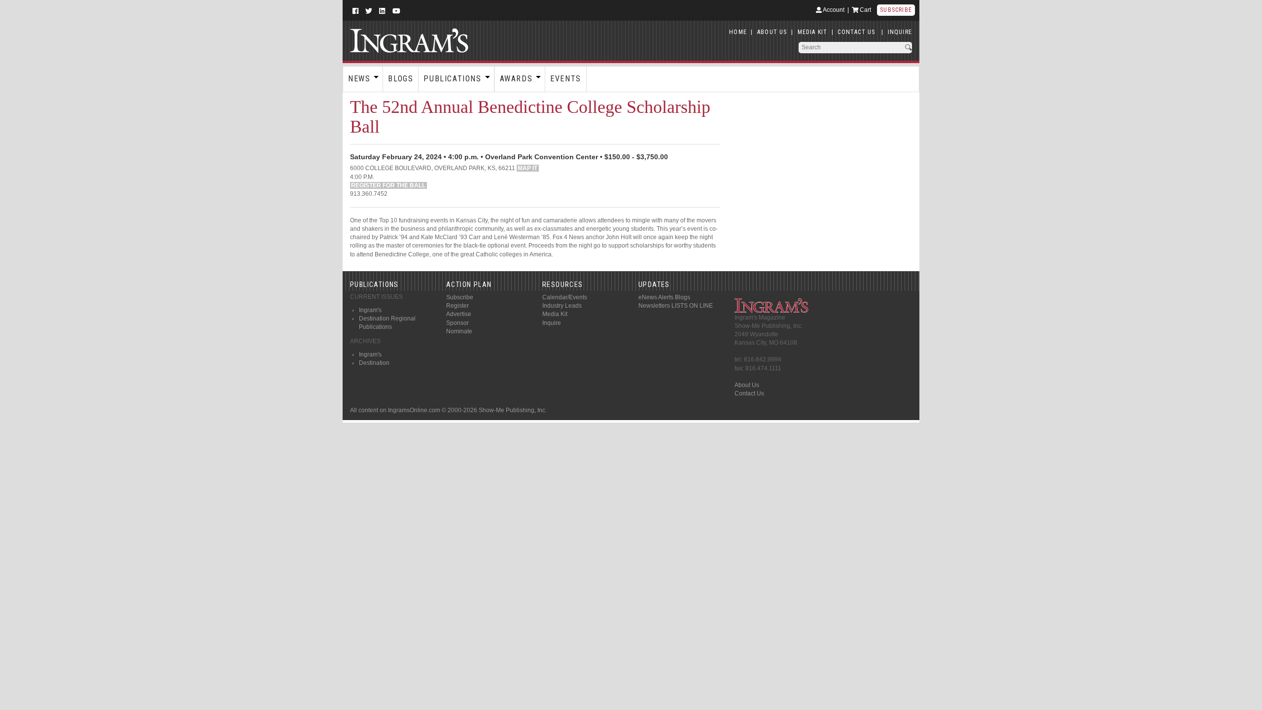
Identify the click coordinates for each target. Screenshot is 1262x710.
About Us (747, 385)
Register (457, 305)
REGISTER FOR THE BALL (388, 185)
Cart (864, 9)
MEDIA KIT (813, 32)
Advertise (458, 314)
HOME (738, 32)
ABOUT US (772, 32)
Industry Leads (562, 305)
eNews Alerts (655, 297)
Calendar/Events (564, 297)
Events (565, 78)
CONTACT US (856, 32)
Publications (452, 78)
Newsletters (654, 305)
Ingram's (370, 310)
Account (833, 9)
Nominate (459, 331)
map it (527, 168)
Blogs (400, 78)
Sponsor (457, 323)
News (359, 78)
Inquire (551, 323)
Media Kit (554, 314)
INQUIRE (900, 32)
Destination (374, 362)
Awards (516, 78)
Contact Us (749, 393)
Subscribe (896, 9)
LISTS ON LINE (692, 305)
